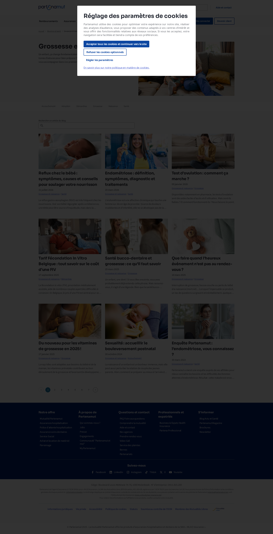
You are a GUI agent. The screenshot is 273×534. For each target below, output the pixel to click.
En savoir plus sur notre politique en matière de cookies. (116, 67)
